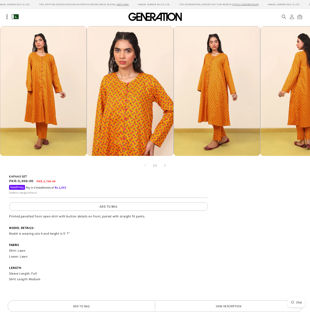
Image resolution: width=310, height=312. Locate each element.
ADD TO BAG (109, 206)
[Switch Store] (15, 16)
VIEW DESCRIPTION (228, 306)
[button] (284, 17)
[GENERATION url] (155, 16)
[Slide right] (165, 165)
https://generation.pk (245, 4)
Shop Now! (122, 4)
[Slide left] (145, 165)
